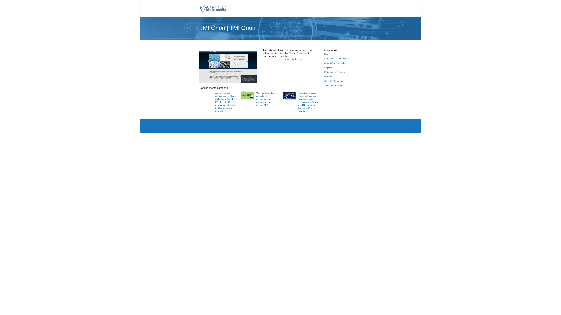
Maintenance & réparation (336, 72)
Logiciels (328, 67)
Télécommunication (333, 85)
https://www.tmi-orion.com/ (291, 59)
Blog (326, 54)
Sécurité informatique (334, 81)
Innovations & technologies (336, 58)
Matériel (328, 76)
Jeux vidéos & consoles (335, 63)
